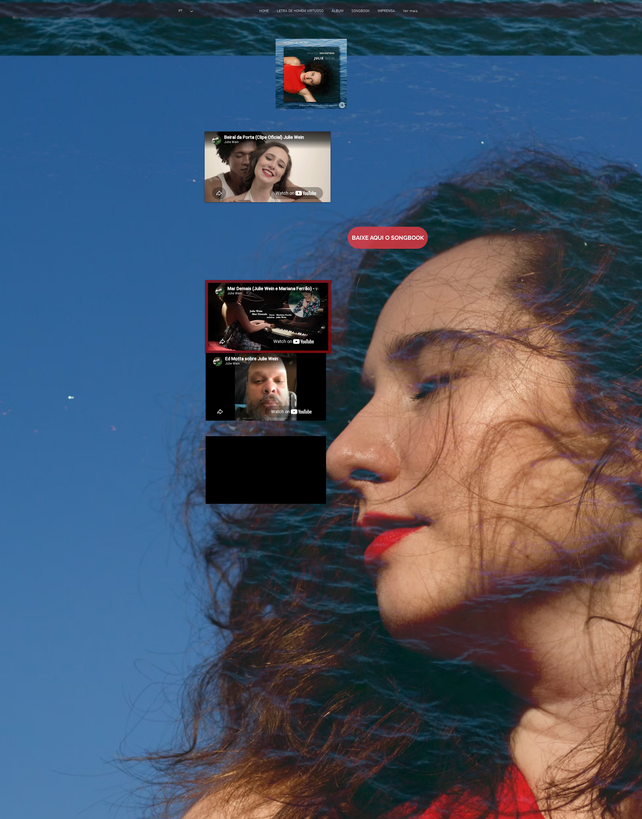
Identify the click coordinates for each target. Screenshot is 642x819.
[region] (311, 74)
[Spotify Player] (236, 80)
